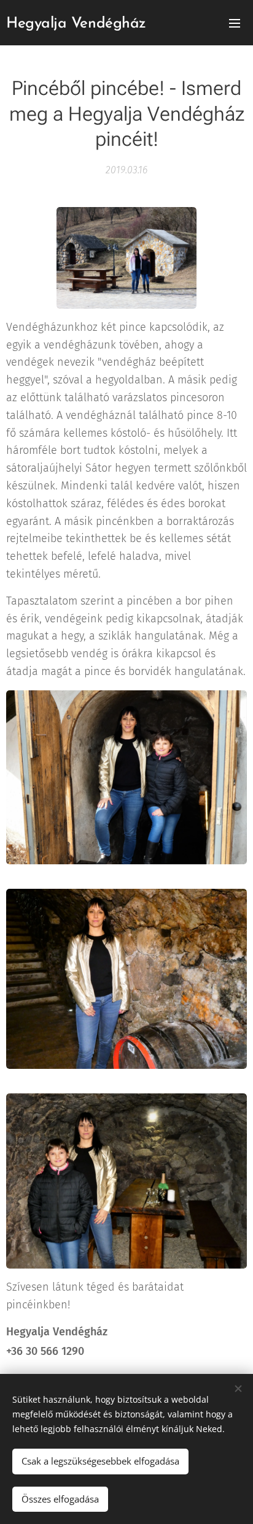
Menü (234, 22)
